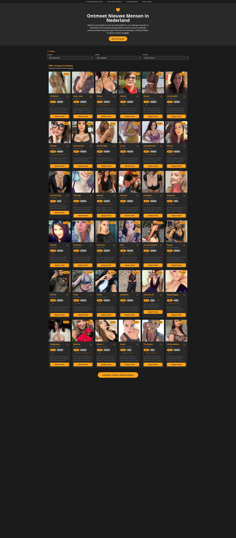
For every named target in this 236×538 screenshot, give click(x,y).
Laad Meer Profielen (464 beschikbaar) (118, 375)
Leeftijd (97, 54)
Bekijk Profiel (60, 116)
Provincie (145, 54)
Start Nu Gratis (118, 39)
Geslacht (50, 54)
